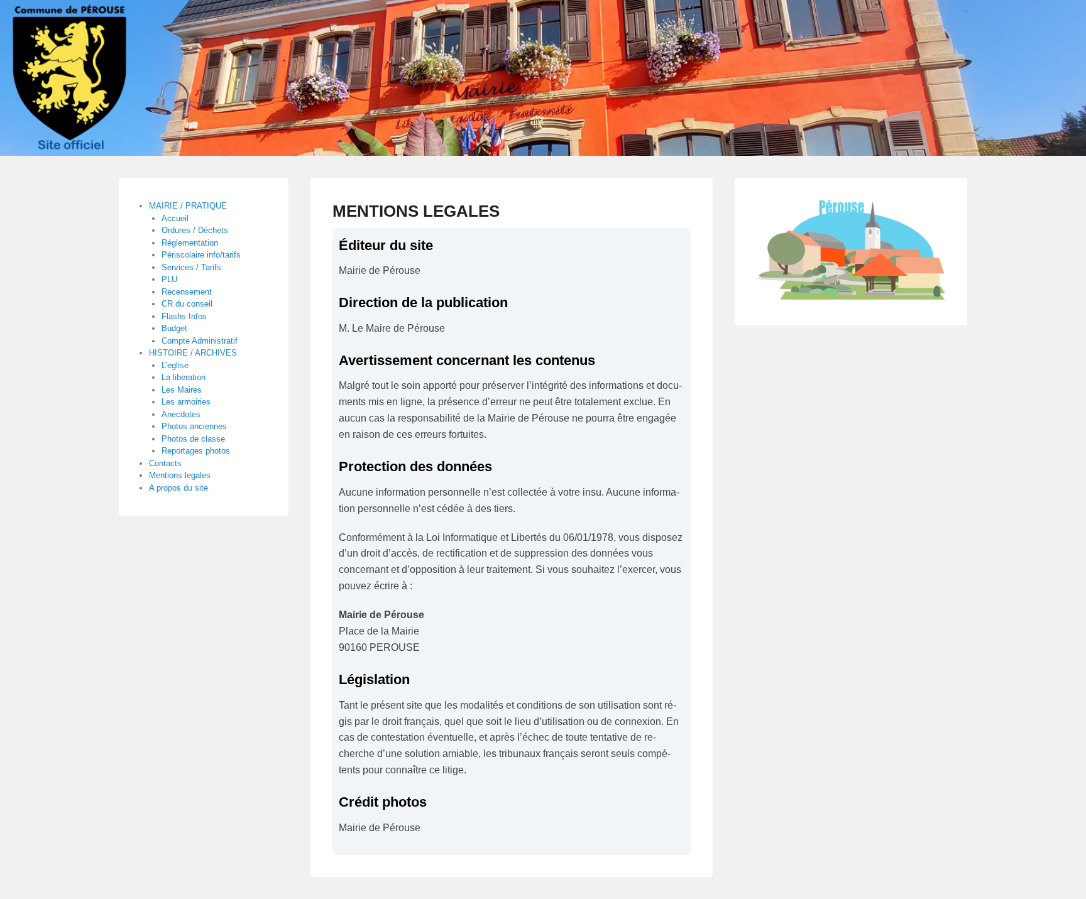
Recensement (187, 292)
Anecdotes (181, 414)
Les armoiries (186, 401)
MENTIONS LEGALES (416, 211)
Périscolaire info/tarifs (201, 254)
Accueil (175, 218)
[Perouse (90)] (543, 78)
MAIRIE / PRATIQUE (188, 205)
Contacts (165, 463)
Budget (174, 328)
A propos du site (178, 488)
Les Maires (182, 390)
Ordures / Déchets (195, 230)
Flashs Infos (184, 316)
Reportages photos (196, 450)
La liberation (184, 377)
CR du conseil (187, 303)
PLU (169, 279)
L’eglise (175, 365)
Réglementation (190, 243)
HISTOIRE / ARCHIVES (193, 352)
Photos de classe (193, 439)
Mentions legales (180, 475)
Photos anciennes (194, 426)
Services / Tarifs (191, 267)
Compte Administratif (200, 341)
